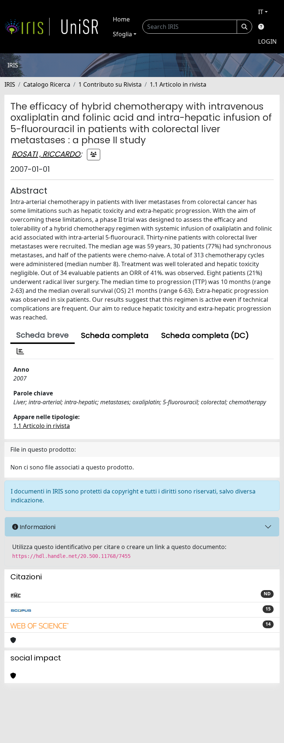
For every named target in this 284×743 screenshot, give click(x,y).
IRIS (9, 84)
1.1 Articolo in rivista (178, 84)
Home (121, 19)
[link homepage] (27, 27)
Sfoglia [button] (122, 34)
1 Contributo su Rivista (110, 84)
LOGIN (267, 41)
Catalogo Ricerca (46, 84)
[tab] (20, 351)
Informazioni (36, 527)
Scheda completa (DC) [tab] (205, 335)
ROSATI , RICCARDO (46, 154)
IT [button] (260, 12)
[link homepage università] (79, 27)
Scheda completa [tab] (115, 335)
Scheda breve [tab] (42, 335)
